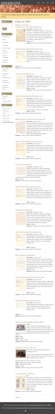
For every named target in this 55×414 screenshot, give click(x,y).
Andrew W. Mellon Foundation (35, 405)
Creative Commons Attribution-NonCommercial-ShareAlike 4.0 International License (32, 408)
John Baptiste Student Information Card (28, 232)
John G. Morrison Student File (25, 255)
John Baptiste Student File (24, 210)
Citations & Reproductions (6, 81)
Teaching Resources (5, 52)
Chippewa (22, 179)
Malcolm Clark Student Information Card (28, 141)
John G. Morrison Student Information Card (29, 277)
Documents (5, 45)
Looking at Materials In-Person (6, 87)
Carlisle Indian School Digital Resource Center (11, 2)
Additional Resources (5, 61)
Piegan (32, 133)
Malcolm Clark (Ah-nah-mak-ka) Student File (30, 119)
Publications (6, 42)
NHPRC (49, 405)
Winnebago (33, 224)
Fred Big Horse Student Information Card (28, 49)
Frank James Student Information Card (28, 300)
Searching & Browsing (6, 70)
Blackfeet (44, 133)
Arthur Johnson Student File (24, 74)
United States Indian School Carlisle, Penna (29, 322)
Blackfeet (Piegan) (38, 133)
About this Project (5, 97)
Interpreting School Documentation (6, 75)
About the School (7, 101)
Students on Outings (23, 339)
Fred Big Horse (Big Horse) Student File (28, 27)
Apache (21, 336)
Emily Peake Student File (23, 164)
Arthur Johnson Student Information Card (28, 96)
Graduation (21, 365)
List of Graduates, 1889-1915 (24, 373)
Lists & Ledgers (6, 48)
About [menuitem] (43, 2)
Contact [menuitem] (52, 2)
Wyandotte (33, 88)
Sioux (32, 41)
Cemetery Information (5, 56)
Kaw (21, 314)
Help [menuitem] (48, 2)
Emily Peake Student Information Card (28, 186)
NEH (44, 405)
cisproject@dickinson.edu (8, 122)
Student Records (7, 36)
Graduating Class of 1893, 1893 (25, 347)
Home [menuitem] (38, 2)
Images (4, 39)
